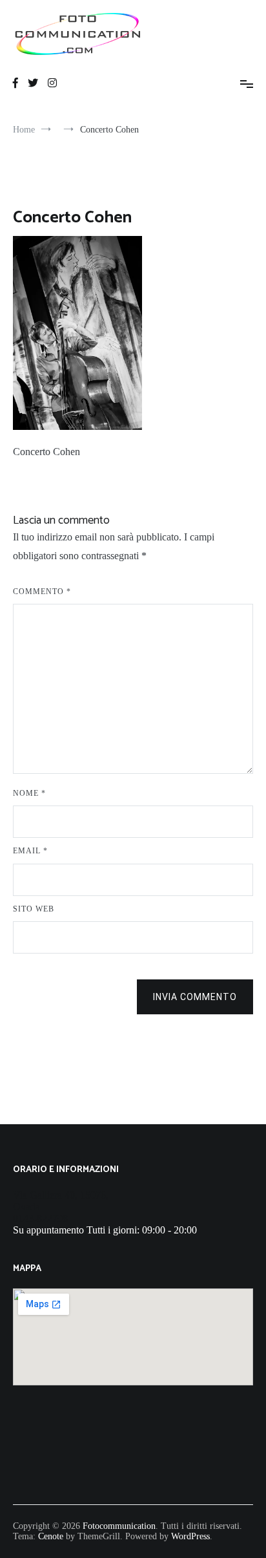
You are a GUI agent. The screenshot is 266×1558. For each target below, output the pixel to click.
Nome (29, 793)
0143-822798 (40, 1218)
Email (30, 850)
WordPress (190, 1536)
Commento (42, 591)
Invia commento (195, 997)
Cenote (50, 1536)
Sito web (33, 908)
